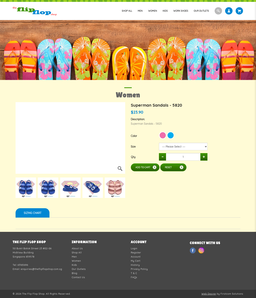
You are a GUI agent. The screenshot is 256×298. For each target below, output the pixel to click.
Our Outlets (79, 269)
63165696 (23, 265)
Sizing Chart (32, 213)
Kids (74, 265)
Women (76, 260)
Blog (74, 273)
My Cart (135, 260)
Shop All (77, 252)
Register (136, 252)
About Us (77, 248)
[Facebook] (193, 250)
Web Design (208, 293)
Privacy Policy (139, 269)
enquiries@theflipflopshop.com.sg (41, 269)
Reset (168, 167)
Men (74, 256)
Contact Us (78, 277)
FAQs (134, 277)
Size (133, 146)
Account (136, 256)
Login (134, 248)
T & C (134, 273)
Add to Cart (142, 167)
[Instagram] (201, 250)
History (135, 265)
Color (134, 136)
